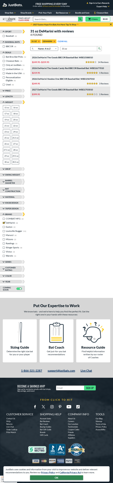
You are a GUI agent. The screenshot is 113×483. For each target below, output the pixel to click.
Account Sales (45, 418)
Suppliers (71, 438)
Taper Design (12, 208)
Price (8, 90)
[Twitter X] (43, 406)
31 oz (34, 41)
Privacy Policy (48, 472)
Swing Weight (12, 175)
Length (9, 96)
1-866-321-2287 (31, 370)
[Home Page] (13, 5)
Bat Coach (44, 424)
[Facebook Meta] (35, 406)
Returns (9, 424)
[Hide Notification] (111, 24)
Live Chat (86, 370)
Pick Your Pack (45, 13)
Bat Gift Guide (45, 429)
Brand (8, 214)
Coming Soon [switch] (7, 288)
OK (56, 477)
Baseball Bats (12, 42)
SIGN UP (90, 388)
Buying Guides (45, 427)
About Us (71, 418)
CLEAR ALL (62, 41)
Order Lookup (11, 429)
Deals (8, 52)
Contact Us (10, 418)
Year (7, 281)
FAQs (8, 421)
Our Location (73, 424)
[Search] (80, 19)
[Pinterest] (60, 406)
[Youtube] (69, 406)
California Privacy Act (70, 472)
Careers (71, 421)
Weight (9, 102)
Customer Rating (10, 268)
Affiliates (71, 435)
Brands (42, 432)
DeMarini (47, 41)
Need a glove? (24, 19)
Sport (8, 31)
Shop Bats (9, 13)
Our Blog (99, 418)
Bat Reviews (45, 421)
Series (8, 262)
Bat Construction (12, 190)
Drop (8, 169)
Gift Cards (44, 435)
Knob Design (11, 203)
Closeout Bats (102, 13)
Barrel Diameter (10, 181)
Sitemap (99, 421)
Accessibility (100, 429)
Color (8, 276)
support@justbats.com (61, 370)
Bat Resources (62, 13)
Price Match (11, 432)
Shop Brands (26, 13)
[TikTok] (78, 406)
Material (10, 197)
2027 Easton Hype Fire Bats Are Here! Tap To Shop (55, 24)
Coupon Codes (73, 429)
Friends (71, 432)
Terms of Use (101, 424)
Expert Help (102, 6)
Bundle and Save (82, 13)
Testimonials (73, 427)
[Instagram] (52, 406)
